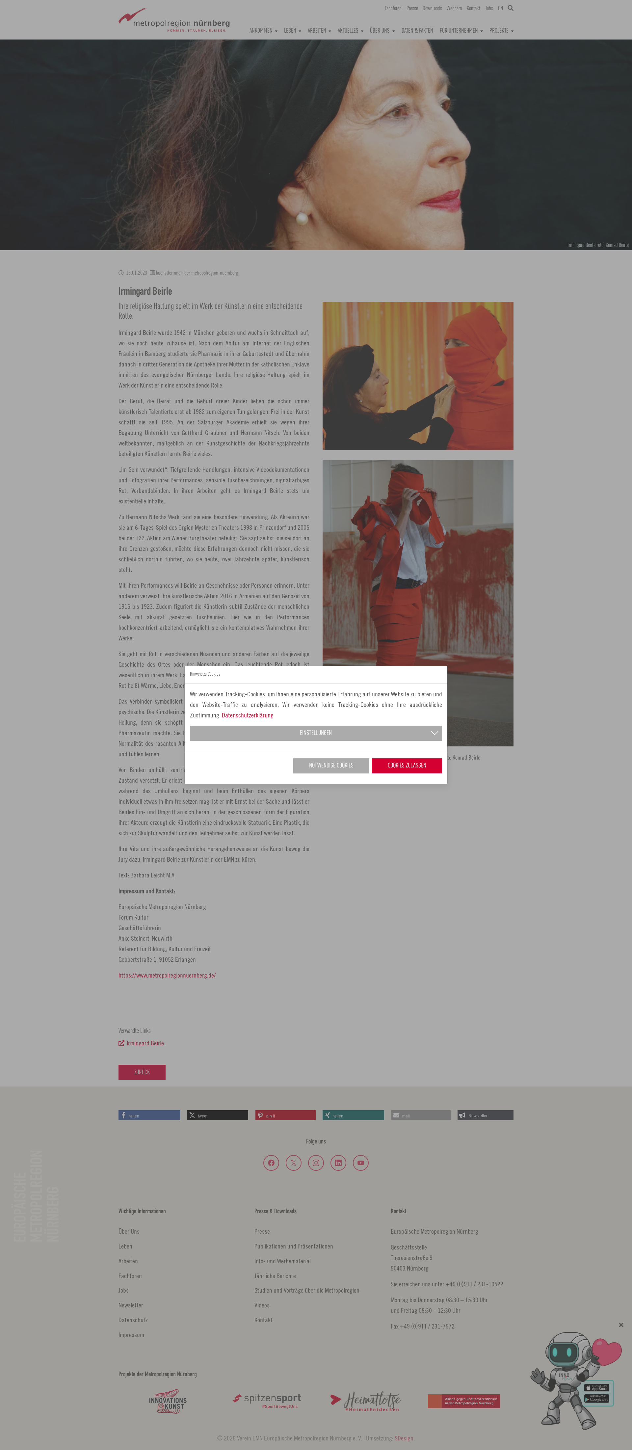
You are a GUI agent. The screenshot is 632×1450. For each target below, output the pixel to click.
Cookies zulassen (407, 766)
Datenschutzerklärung (248, 715)
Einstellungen (316, 733)
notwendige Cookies (331, 766)
